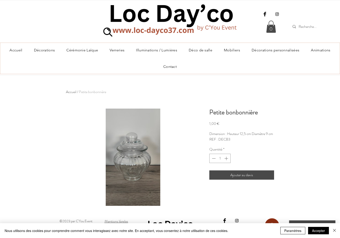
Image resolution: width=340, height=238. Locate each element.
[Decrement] (213, 158)
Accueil (71, 91)
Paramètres (292, 230)
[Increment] (226, 158)
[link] (271, 27)
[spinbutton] (219, 158)
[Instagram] (277, 14)
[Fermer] (334, 230)
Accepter (318, 230)
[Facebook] (265, 14)
